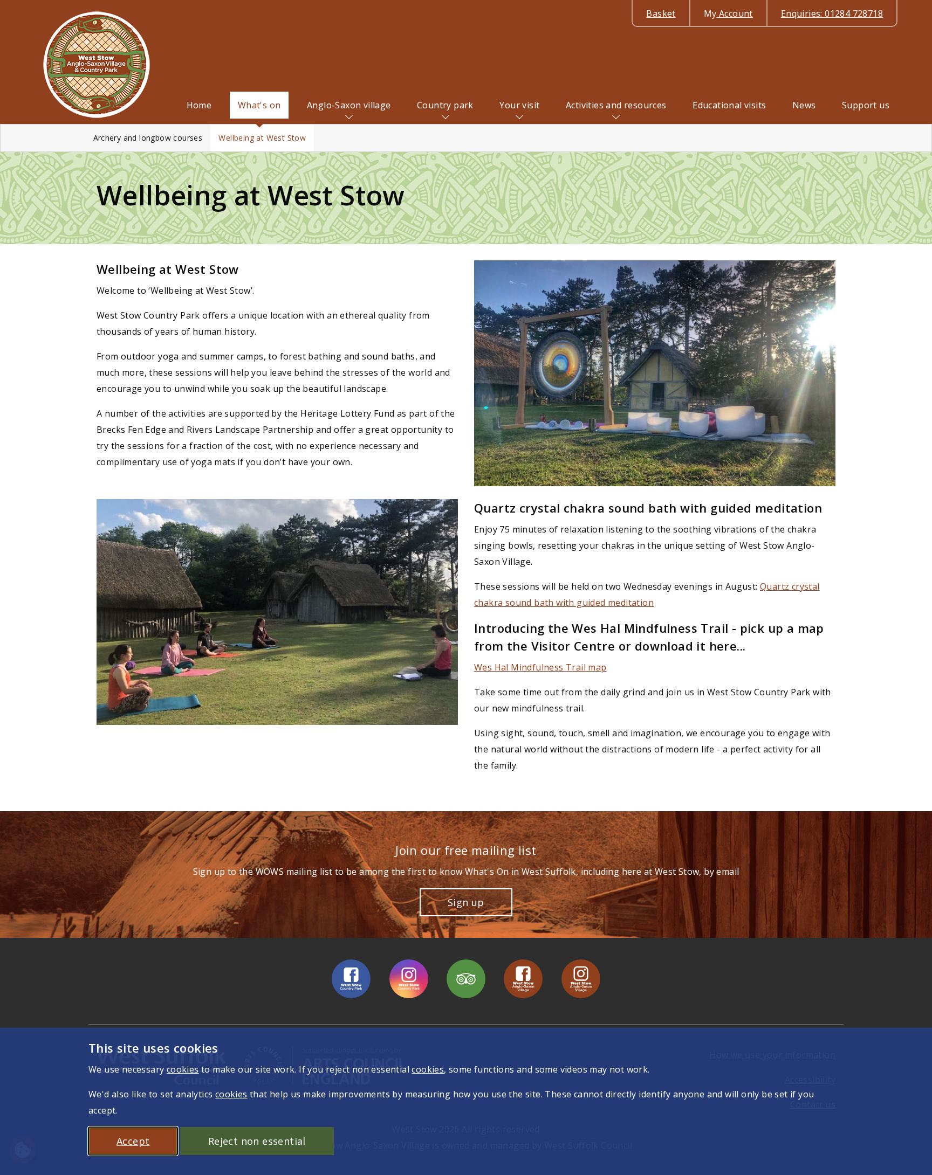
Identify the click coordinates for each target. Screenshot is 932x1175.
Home (199, 105)
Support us (865, 105)
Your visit (519, 105)
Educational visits (729, 105)
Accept (132, 1141)
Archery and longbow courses (148, 138)
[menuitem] (199, 105)
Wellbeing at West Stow (262, 138)
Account (728, 13)
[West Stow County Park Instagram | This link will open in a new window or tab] (408, 978)
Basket (660, 13)
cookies (183, 1069)
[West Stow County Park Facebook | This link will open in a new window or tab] (351, 978)
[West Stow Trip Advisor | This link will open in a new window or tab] (466, 978)
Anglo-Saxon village (349, 105)
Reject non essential (257, 1141)
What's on (259, 105)
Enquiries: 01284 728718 (832, 13)
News (804, 105)
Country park (445, 105)
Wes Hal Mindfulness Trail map (540, 667)
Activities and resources (616, 105)
